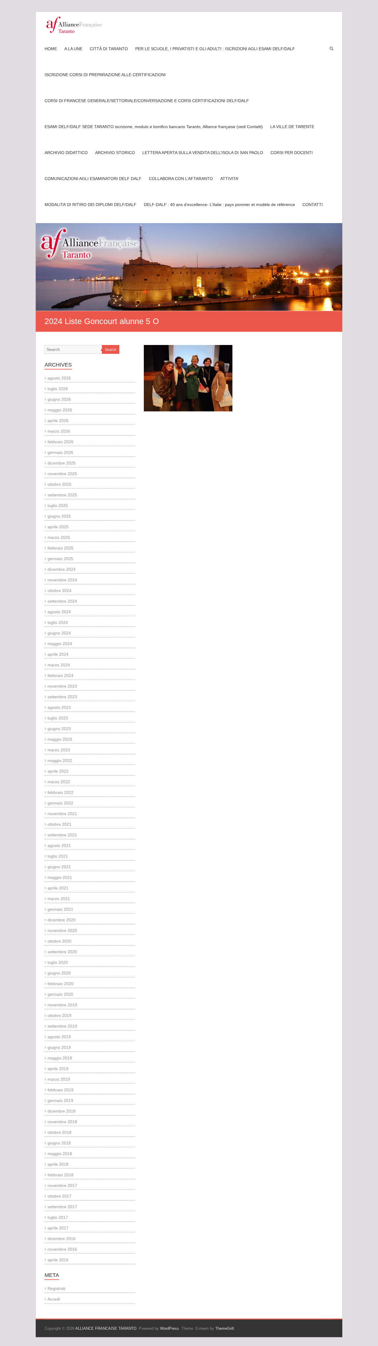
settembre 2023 (62, 696)
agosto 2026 (59, 378)
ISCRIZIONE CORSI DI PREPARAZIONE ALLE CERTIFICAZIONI (105, 74)
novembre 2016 (62, 1249)
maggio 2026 (60, 410)
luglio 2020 (58, 962)
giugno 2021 (59, 866)
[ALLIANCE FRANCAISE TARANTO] (74, 25)
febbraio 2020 (61, 983)
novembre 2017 (62, 1185)
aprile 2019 (58, 1068)
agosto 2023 (59, 707)
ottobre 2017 (59, 1196)
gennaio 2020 (60, 994)
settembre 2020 (62, 951)
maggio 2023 (60, 739)
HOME (51, 48)
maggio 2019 (60, 1058)
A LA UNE (73, 48)
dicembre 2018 (62, 1111)
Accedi (54, 1299)
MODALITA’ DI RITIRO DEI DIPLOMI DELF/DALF (90, 204)
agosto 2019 (59, 1036)
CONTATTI (312, 204)
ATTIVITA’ (229, 178)
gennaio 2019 (60, 1100)
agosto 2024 (59, 611)
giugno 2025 (59, 516)
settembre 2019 (62, 1026)
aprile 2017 (58, 1228)
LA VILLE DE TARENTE (292, 126)
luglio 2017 (58, 1217)
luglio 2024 (58, 622)
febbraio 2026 (61, 441)
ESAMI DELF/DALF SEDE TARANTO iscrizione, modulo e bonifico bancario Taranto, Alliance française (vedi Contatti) (154, 126)
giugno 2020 (59, 973)
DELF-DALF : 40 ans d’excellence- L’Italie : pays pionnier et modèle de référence (219, 204)
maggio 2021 (60, 877)
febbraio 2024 (61, 675)
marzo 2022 (59, 781)
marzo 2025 (59, 537)
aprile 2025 (58, 526)
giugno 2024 (59, 633)
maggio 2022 (60, 760)
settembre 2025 (62, 495)
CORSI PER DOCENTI (292, 152)
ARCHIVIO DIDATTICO (66, 152)
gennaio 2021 (60, 909)
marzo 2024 (59, 665)
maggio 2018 (60, 1153)
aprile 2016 (58, 1259)
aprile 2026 (58, 420)
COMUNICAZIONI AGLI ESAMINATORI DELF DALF (93, 178)
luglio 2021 (58, 856)
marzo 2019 (59, 1079)
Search (110, 350)
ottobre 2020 (59, 941)
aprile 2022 (58, 771)
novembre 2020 (62, 930)
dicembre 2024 (62, 569)
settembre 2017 (62, 1206)
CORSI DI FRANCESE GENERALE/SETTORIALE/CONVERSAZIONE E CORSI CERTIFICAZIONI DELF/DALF (147, 100)
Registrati (56, 1288)
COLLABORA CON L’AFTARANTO (181, 178)
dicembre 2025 (62, 463)
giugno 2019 (59, 1047)
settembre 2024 (62, 601)
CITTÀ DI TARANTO (109, 48)
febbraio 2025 (61, 548)
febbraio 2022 (61, 792)
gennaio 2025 (60, 558)
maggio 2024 (60, 643)
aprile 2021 (58, 888)
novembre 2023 (62, 686)
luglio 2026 (58, 388)
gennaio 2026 (60, 452)
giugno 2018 (59, 1143)
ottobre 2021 (59, 824)
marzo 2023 (59, 750)
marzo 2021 (59, 898)
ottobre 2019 (59, 1015)
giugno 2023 (59, 728)
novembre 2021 (62, 813)
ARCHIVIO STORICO (115, 152)
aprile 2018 (58, 1164)
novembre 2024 (62, 580)
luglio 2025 (58, 505)
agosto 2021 (59, 845)
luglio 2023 (58, 718)
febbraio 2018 (61, 1174)
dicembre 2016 (62, 1238)
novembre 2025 (62, 473)
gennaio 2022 (60, 803)
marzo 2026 (59, 431)
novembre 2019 (62, 1004)
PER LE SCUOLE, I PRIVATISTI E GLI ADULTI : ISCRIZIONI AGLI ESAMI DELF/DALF (215, 48)
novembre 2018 (62, 1121)
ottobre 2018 (59, 1132)
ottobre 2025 (59, 484)
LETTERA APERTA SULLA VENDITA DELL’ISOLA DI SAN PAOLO (202, 152)
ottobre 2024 (59, 590)
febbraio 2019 (61, 1089)
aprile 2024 (58, 654)
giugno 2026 (59, 399)
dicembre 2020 (62, 919)
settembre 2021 (62, 835)
